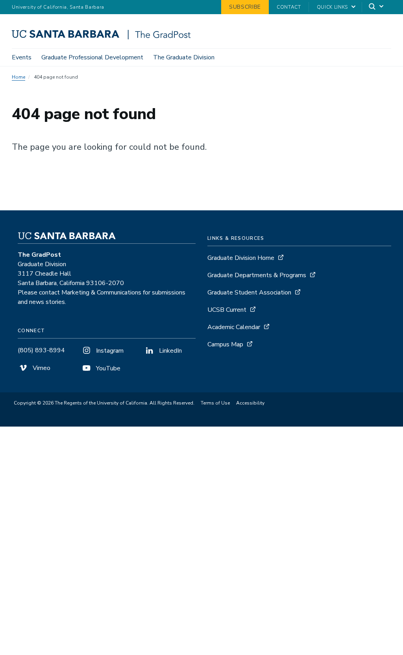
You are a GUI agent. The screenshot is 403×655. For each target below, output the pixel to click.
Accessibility (250, 403)
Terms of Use (215, 403)
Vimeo (40, 368)
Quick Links (332, 7)
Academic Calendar (233, 327)
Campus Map (225, 344)
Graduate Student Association (249, 292)
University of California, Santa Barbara (58, 7)
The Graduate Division (183, 57)
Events (21, 57)
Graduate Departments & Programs (256, 275)
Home (18, 77)
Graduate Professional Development (92, 57)
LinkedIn (169, 350)
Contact (289, 7)
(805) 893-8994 (41, 350)
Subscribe (245, 7)
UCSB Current (226, 309)
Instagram (109, 350)
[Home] (104, 37)
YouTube (107, 368)
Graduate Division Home (240, 258)
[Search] (376, 7)
